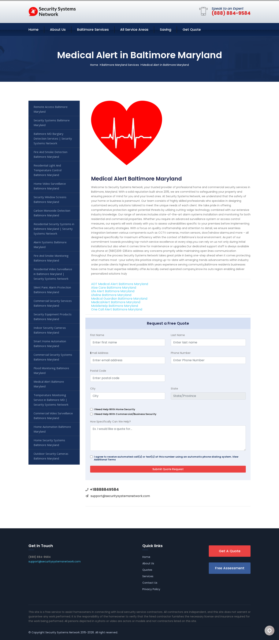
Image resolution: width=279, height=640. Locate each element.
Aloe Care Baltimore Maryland (113, 287)
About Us (58, 29)
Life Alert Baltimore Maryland (112, 291)
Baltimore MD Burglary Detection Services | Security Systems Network (53, 138)
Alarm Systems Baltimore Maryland (50, 244)
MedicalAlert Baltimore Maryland (115, 302)
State (174, 388)
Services (147, 576)
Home (33, 29)
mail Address (99, 353)
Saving (165, 29)
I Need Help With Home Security (114, 409)
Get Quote (192, 29)
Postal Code (98, 371)
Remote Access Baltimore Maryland (51, 109)
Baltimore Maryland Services (120, 65)
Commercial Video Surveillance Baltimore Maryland (53, 415)
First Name (97, 335)
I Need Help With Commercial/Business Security (125, 414)
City (92, 388)
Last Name (178, 335)
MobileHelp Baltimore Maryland (114, 306)
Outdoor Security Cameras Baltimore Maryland (51, 456)
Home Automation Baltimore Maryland (52, 429)
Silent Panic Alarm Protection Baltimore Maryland (52, 289)
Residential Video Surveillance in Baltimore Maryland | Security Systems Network (53, 273)
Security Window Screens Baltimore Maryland (50, 199)
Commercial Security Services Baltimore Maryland (53, 303)
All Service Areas (134, 29)
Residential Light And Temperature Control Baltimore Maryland (47, 170)
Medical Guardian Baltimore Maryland (119, 298)
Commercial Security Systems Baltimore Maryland (53, 357)
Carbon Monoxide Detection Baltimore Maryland (52, 213)
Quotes (147, 570)
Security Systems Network (62, 632)
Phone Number (181, 353)
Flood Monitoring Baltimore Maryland (51, 370)
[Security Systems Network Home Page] (52, 11)
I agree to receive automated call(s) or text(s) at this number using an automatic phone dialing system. (166, 458)
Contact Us (149, 583)
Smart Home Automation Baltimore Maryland (50, 343)
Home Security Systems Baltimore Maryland (49, 442)
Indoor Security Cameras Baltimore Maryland (50, 330)
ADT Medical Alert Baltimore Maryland (119, 284)
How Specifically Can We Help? (110, 421)
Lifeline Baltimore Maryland (111, 295)
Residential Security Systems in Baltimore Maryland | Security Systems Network (54, 228)
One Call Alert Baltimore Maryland (116, 309)
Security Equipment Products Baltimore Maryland (53, 316)
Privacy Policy (151, 589)
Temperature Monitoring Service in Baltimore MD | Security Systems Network (51, 399)
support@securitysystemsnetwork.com (120, 496)
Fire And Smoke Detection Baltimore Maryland (50, 154)
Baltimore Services (93, 29)
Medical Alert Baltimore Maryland (49, 384)
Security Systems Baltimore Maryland (52, 122)
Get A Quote (229, 551)
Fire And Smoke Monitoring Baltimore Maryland (51, 258)
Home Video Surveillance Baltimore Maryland (50, 186)
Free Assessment (229, 568)
